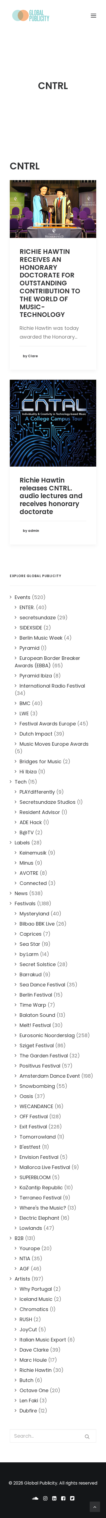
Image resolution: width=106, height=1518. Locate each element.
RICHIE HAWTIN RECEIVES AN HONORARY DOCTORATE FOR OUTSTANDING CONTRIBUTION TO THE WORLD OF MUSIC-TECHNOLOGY (50, 283)
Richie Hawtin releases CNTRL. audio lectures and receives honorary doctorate (51, 496)
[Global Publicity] (30, 15)
